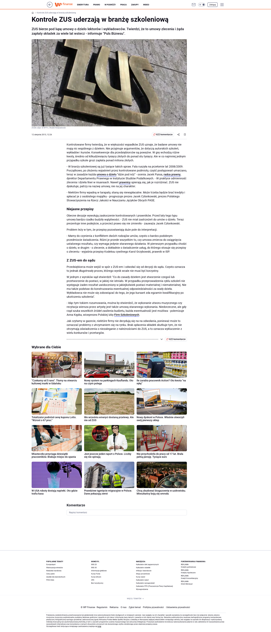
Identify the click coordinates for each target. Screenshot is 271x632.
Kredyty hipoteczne (188, 573)
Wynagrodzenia (142, 589)
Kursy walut (140, 577)
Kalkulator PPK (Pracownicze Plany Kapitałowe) (154, 586)
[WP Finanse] (66, 4)
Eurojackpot (50, 565)
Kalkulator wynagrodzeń (145, 583)
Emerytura (83, 5)
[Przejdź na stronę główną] (50, 6)
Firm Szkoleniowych (126, 314)
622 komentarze (164, 134)
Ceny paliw (50, 574)
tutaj (99, 626)
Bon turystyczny (97, 583)
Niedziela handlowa (53, 571)
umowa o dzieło (106, 174)
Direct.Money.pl (187, 584)
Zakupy (135, 5)
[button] (201, 4)
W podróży (110, 5)
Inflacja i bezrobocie (143, 571)
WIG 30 (94, 568)
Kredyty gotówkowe (188, 567)
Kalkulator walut (142, 580)
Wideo (146, 5)
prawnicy (125, 182)
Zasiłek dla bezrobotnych (55, 577)
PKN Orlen (50, 580)
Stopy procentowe (143, 574)
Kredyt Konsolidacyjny (189, 578)
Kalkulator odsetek (143, 568)
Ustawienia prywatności (177, 607)
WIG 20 (94, 565)
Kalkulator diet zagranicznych (147, 565)
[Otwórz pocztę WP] (193, 4)
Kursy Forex (95, 574)
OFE (92, 580)
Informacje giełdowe (99, 571)
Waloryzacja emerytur (54, 568)
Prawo (96, 5)
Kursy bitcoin (96, 577)
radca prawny (172, 174)
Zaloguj (212, 5)
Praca (123, 5)
